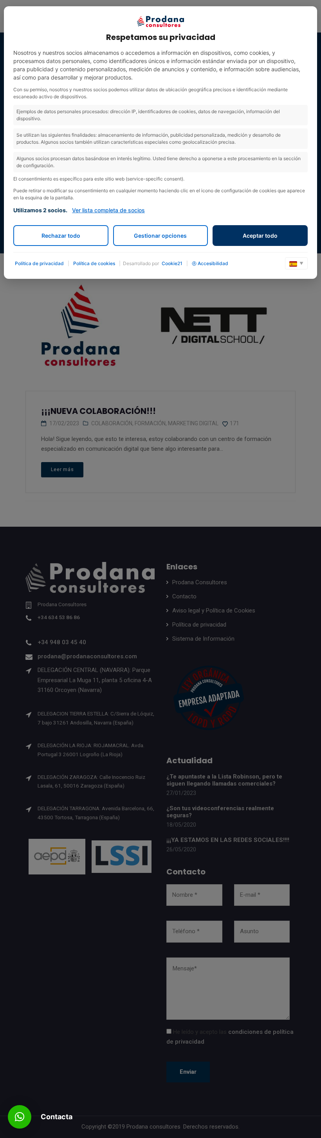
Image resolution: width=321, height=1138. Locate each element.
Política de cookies (94, 263)
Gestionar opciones (160, 235)
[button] (19, 1117)
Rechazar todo (60, 235)
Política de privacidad (39, 263)
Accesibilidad (213, 263)
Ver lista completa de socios (108, 210)
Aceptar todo (260, 235)
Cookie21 (172, 263)
